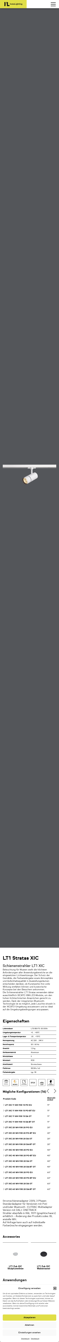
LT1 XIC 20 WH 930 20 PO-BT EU (20, 1133)
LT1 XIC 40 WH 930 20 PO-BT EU (20, 1156)
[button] (55, 1288)
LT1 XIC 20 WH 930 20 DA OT (18, 1139)
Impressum (25, 1339)
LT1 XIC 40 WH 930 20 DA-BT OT (20, 1167)
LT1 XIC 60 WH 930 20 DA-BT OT (20, 1189)
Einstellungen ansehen (29, 1333)
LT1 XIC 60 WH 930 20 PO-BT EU (20, 1178)
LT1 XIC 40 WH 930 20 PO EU (19, 1150)
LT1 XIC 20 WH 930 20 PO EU (19, 1128)
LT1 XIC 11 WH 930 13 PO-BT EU (20, 1111)
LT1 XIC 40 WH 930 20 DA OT (18, 1161)
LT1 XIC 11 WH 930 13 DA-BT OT (20, 1122)
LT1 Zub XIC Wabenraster (43, 1267)
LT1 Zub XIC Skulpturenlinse (15, 1267)
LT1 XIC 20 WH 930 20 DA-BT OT (20, 1144)
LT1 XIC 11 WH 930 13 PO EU (18, 1105)
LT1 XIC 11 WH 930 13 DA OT (18, 1116)
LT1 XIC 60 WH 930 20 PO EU (19, 1172)
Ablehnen (29, 1325)
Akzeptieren (30, 1318)
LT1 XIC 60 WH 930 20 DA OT (18, 1184)
